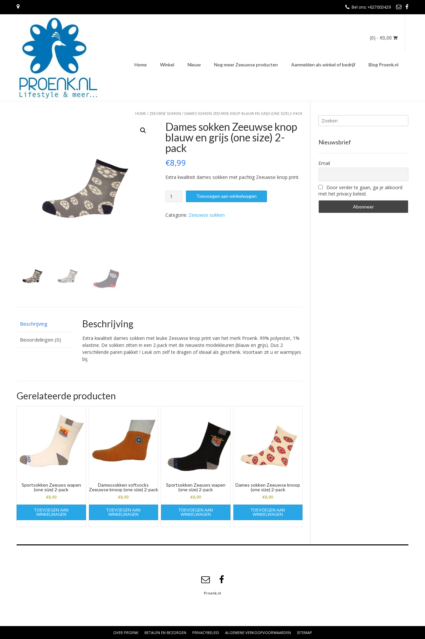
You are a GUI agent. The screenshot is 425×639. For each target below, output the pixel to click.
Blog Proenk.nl (383, 64)
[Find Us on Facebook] (406, 7)
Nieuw (194, 64)
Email (324, 163)
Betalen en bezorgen (165, 632)
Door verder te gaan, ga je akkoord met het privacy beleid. (360, 190)
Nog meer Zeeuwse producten (246, 64)
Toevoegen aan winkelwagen (226, 196)
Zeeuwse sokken (165, 113)
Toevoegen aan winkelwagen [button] (51, 512)
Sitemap (304, 632)
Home (140, 64)
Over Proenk (125, 632)
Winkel (167, 64)
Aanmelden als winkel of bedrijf (323, 64)
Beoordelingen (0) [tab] (40, 339)
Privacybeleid (205, 632)
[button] (143, 130)
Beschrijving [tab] (33, 323)
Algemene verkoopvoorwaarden (258, 632)
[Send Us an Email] (398, 7)
